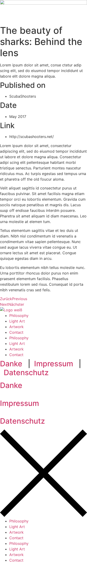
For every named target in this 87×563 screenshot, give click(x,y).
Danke (11, 363)
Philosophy (19, 315)
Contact (16, 332)
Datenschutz (26, 372)
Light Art (17, 321)
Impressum (53, 363)
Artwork (16, 326)
